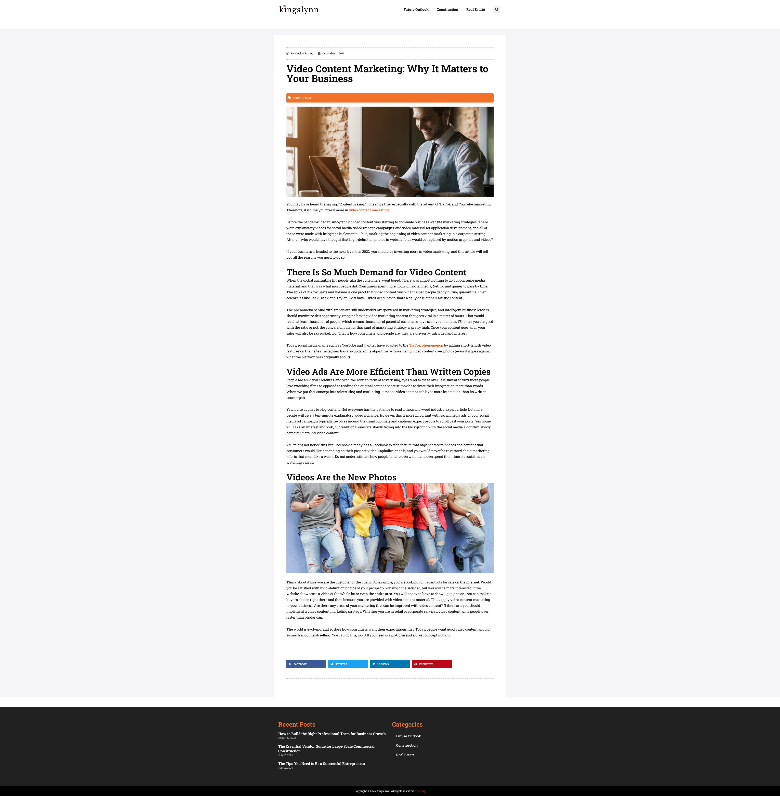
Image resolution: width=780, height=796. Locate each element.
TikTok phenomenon (426, 345)
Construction (447, 9)
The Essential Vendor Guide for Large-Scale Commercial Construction (326, 748)
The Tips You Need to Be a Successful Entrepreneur (321, 763)
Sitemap (420, 791)
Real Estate (475, 9)
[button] (497, 9)
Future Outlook (416, 9)
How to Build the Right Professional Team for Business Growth (332, 733)
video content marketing (369, 210)
